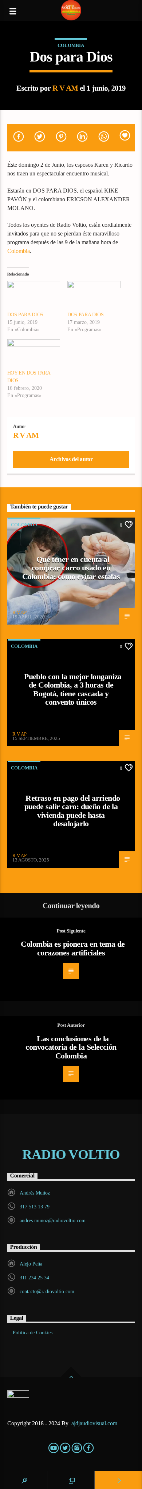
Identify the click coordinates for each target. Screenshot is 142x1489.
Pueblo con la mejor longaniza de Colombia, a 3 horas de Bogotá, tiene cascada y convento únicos (73, 689)
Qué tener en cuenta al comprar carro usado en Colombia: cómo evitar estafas (71, 568)
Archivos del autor (71, 459)
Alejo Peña (31, 1264)
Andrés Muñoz (35, 1193)
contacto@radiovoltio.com (47, 1291)
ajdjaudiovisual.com (95, 1423)
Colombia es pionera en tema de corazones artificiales (73, 948)
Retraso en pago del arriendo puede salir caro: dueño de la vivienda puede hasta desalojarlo (72, 810)
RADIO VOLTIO (71, 1154)
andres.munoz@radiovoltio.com (53, 1220)
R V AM (65, 88)
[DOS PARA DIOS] (33, 296)
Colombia (71, 45)
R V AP (19, 612)
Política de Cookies (32, 1332)
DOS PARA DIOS (25, 314)
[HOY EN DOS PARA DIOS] (33, 354)
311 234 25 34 (34, 1277)
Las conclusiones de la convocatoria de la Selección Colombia (70, 1047)
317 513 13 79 (35, 1206)
